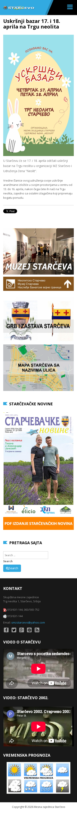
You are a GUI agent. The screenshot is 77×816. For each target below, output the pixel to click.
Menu (70, 7)
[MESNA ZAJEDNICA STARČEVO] (18, 7)
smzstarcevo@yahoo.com (28, 622)
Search (8, 561)
